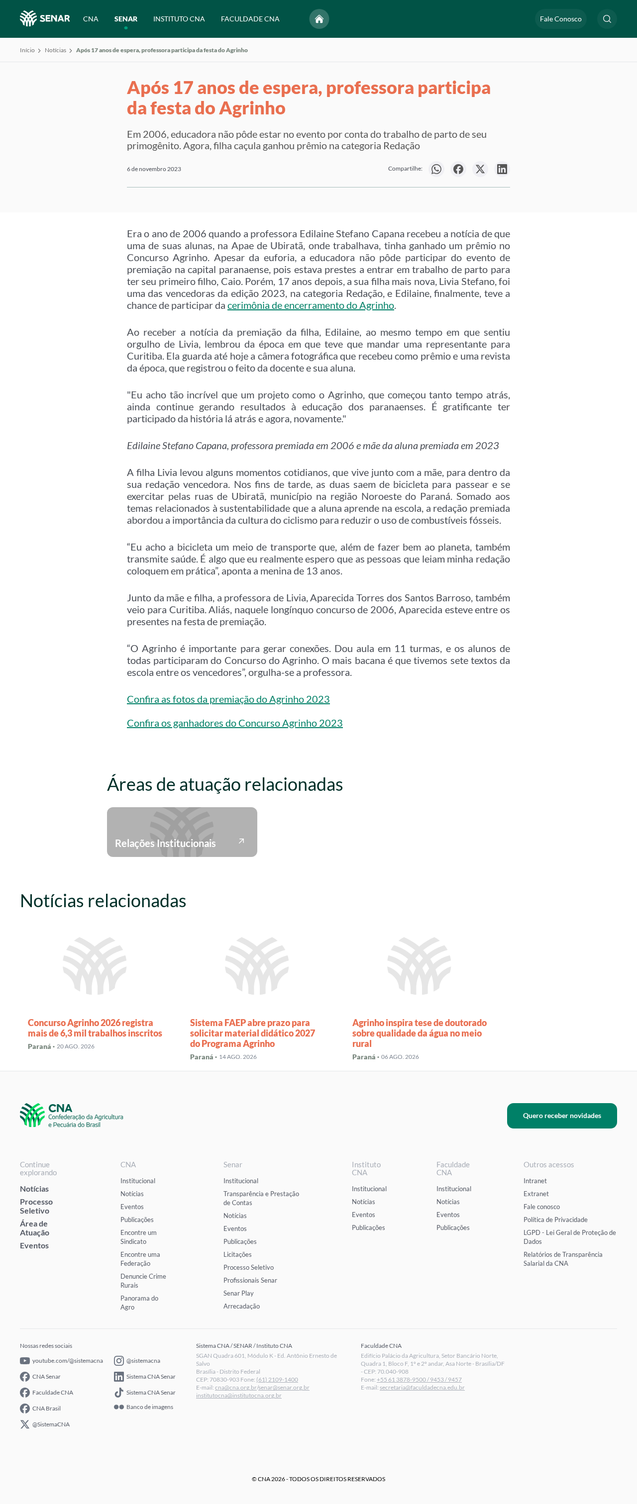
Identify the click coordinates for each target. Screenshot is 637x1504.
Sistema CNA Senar (151, 1376)
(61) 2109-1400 (277, 1379)
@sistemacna (143, 1360)
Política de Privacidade (556, 1219)
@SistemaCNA (51, 1424)
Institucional (137, 1181)
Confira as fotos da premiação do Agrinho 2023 (228, 699)
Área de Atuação (34, 1228)
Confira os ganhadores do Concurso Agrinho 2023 (235, 723)
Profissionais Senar (250, 1280)
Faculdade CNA (52, 1392)
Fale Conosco (561, 18)
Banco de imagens (149, 1407)
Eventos (34, 1245)
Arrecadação (241, 1306)
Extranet (536, 1194)
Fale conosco (542, 1207)
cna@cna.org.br (236, 1387)
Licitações (237, 1254)
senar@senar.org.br (284, 1387)
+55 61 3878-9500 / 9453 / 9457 (419, 1379)
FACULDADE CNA (250, 18)
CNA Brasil (46, 1408)
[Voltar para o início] (319, 19)
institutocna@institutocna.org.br (239, 1395)
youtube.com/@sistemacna (67, 1360)
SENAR (125, 18)
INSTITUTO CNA (179, 18)
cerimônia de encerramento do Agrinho (310, 305)
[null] (436, 169)
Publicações (137, 1219)
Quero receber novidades (562, 1115)
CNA (91, 18)
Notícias (55, 50)
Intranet (535, 1181)
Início (27, 50)
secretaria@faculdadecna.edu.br (422, 1387)
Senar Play (238, 1293)
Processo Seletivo (36, 1206)
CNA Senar (46, 1376)
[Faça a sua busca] (607, 19)
